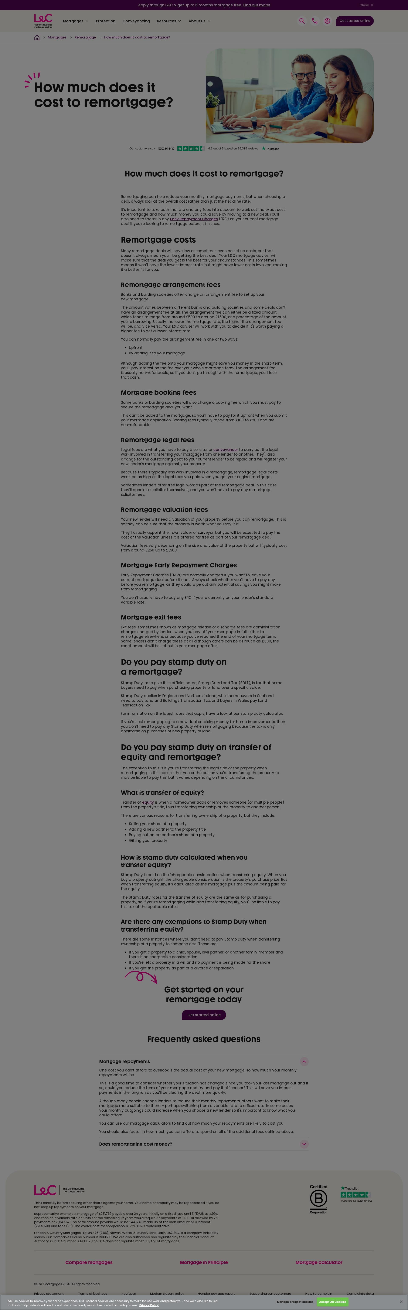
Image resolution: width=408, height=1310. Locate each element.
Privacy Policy (149, 1305)
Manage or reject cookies (295, 1302)
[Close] (401, 1301)
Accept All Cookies (332, 1302)
